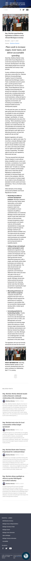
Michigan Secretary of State (9, 526)
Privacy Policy (18, 556)
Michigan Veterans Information (9, 538)
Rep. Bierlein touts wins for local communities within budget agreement (13, 425)
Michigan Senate (6, 529)
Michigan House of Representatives (10, 523)
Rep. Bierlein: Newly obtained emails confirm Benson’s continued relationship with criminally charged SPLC (15, 396)
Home (6, 10)
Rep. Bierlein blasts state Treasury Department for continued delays (14, 451)
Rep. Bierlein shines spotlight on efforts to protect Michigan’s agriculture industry (13, 478)
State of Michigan (6, 535)
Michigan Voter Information (9, 532)
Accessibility (5, 541)
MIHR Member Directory (8, 520)
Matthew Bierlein (14, 43)
